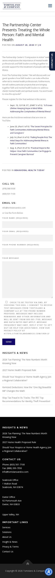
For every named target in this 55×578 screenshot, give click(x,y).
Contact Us (7, 551)
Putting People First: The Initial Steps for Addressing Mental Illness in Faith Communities (31, 140)
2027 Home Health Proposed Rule (19, 370)
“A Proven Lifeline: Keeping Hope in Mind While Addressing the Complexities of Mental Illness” (31, 108)
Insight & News (9, 541)
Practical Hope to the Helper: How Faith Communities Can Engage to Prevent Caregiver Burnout (30, 151)
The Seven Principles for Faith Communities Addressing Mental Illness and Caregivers (31, 129)
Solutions (6, 532)
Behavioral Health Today (30, 170)
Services (6, 527)
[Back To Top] (27, 563)
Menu (49, 5)
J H (39, 45)
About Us (6, 536)
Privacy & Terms (10, 546)
